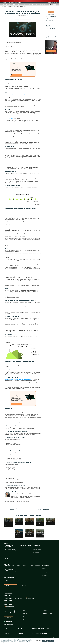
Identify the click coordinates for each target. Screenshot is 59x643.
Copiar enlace (27, 501)
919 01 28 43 (55, 2)
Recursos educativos (18, 2)
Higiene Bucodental (35, 546)
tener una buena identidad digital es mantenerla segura (23, 363)
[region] (29, 640)
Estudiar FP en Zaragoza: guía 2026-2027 (50, 523)
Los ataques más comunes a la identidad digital (13, 43)
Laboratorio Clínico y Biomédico (37, 549)
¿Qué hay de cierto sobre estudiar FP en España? (29, 523)
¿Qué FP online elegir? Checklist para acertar (29, 535)
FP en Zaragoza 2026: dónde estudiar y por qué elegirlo (40, 524)
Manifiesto (25, 613)
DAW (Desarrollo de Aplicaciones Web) (10, 549)
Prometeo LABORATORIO (8, 588)
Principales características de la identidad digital (13, 41)
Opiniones (12, 2)
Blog (9, 2)
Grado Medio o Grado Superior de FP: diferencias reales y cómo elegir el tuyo (8, 524)
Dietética (43, 571)
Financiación (25, 618)
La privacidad (7, 329)
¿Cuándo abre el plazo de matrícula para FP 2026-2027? (40, 535)
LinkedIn (7, 501)
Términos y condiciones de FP (48, 613)
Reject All (44, 640)
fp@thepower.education (8, 618)
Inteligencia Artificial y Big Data (8, 593)
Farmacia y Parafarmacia (36, 553)
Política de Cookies (46, 615)
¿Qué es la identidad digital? (10, 39)
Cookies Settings (38, 640)
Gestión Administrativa (8, 561)
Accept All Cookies (51, 640)
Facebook (18, 501)
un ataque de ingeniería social (16, 371)
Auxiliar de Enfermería (44, 575)
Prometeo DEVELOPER (7, 581)
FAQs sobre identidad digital (10, 46)
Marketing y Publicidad (21, 546)
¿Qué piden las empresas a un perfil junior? (19, 523)
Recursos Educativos (26, 619)
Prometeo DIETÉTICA (24, 585)
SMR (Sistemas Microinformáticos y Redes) (10, 550)
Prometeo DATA (7, 580)
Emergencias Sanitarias (36, 552)
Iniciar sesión (5, 2)
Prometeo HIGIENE (7, 585)
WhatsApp (12, 501)
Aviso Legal (45, 610)
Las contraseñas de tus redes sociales (19, 379)
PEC (24, 621)
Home (24, 610)
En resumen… (8, 45)
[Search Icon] (51, 12)
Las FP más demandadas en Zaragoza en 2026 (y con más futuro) (19, 535)
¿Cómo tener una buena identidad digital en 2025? (13, 42)
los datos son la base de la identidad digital (20, 94)
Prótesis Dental (34, 548)
